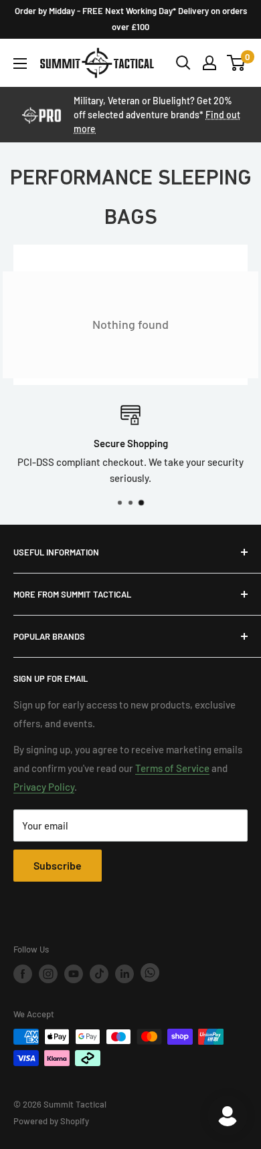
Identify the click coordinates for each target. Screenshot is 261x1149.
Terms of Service (172, 768)
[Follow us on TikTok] (99, 974)
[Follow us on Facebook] (22, 974)
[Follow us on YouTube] (73, 974)
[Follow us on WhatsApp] (150, 974)
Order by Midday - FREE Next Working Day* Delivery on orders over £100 (131, 18)
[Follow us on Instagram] (48, 974)
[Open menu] (20, 63)
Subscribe (57, 865)
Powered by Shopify (51, 1121)
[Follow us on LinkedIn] (124, 974)
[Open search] (183, 62)
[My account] (209, 62)
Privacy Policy (43, 787)
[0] (236, 63)
